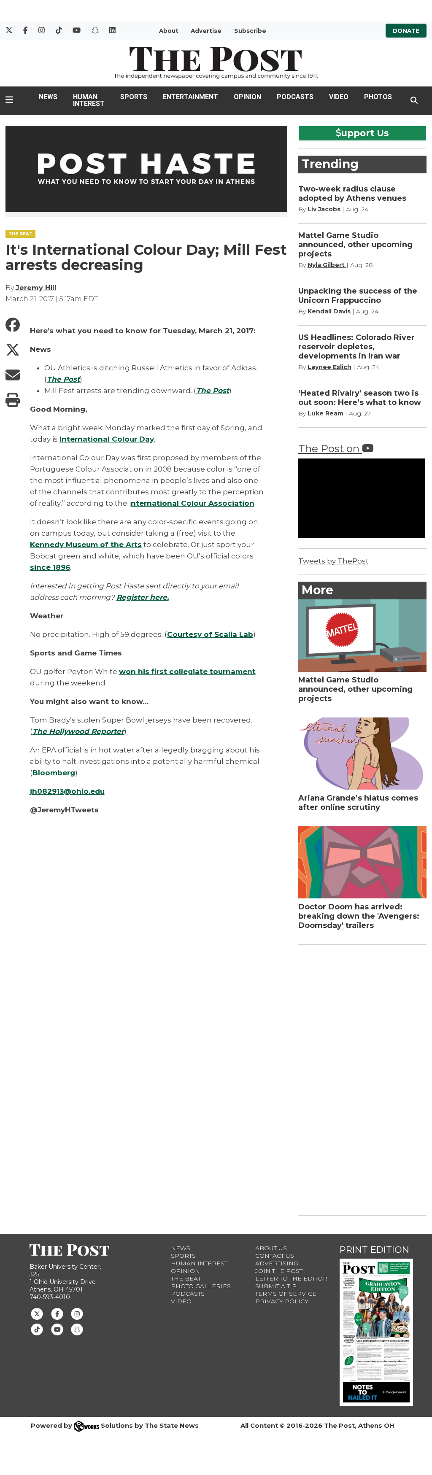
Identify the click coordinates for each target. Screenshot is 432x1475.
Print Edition (374, 1249)
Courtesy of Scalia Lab (210, 634)
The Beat (186, 1278)
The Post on (330, 448)
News (48, 97)
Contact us (274, 1255)
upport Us (365, 132)
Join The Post (278, 1271)
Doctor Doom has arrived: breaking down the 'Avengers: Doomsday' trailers (358, 916)
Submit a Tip (276, 1286)
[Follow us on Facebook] (57, 1313)
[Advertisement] (361, 1078)
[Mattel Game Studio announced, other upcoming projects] (362, 635)
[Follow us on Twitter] (37, 1313)
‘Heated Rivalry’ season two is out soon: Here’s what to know (360, 397)
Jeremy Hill (36, 288)
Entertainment (190, 97)
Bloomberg (53, 773)
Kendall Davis (329, 311)
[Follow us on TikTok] (37, 1328)
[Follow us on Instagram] (77, 1313)
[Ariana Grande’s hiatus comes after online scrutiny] (362, 753)
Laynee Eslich (329, 367)
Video (338, 97)
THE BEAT (20, 234)
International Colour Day (106, 439)
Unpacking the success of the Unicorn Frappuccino (357, 295)
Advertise (206, 30)
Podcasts (295, 97)
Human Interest (89, 100)
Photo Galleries (201, 1286)
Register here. (142, 597)
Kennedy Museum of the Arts (86, 544)
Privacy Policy (281, 1301)
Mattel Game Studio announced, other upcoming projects (355, 245)
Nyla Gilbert (327, 265)
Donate (406, 30)
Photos (378, 97)
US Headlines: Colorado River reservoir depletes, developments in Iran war (356, 347)
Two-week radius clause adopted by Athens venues (352, 193)
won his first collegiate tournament (187, 671)
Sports (133, 97)
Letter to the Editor (291, 1278)
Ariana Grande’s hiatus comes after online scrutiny (358, 802)
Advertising (276, 1263)
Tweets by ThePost (333, 561)
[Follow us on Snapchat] (77, 1328)
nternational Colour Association (192, 503)
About (168, 30)
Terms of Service (285, 1293)
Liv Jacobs (324, 209)
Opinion (247, 97)
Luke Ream (325, 413)
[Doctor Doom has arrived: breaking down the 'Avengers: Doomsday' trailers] (362, 862)
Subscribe (250, 30)
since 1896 (50, 567)
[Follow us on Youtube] (57, 1328)
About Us (271, 1248)
